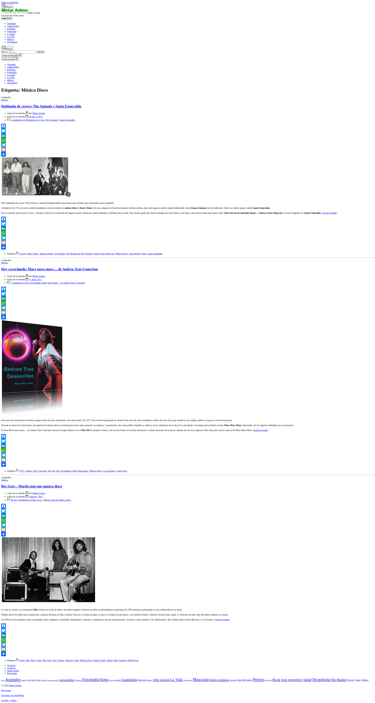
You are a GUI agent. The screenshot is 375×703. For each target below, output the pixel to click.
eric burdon (59, 253)
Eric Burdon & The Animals (79, 253)
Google (118, 680)
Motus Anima (38, 113)
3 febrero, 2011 (36, 496)
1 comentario (42, 120)
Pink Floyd (268, 680)
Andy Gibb (24, 660)
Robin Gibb (112, 660)
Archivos (11, 665)
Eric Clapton (58, 660)
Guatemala (129, 680)
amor (3, 680)
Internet (142, 680)
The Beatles (338, 680)
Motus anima (13, 670)
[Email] (187, 149)
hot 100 (51, 471)
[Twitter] (187, 130)
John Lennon (161, 680)
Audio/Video (13, 26)
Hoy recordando (63, 471)
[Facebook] (187, 126)
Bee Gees (47, 660)
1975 (21, 471)
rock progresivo (292, 680)
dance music (33, 253)
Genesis (111, 680)
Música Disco (121, 253)
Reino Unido (100, 660)
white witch (121, 471)
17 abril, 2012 (35, 279)
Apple (23, 680)
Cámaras (78, 680)
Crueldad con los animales (49, 680)
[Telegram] (187, 145)
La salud (11, 34)
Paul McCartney (244, 680)
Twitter (350, 680)
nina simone (134, 253)
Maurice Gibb (72, 660)
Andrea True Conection (36, 471)
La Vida (11, 36)
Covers (22, 253)
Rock (144, 253)
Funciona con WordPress (12, 695)
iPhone (149, 680)
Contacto (11, 668)
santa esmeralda (155, 253)
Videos (364, 680)
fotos (104, 679)
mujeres (233, 680)
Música (10, 39)
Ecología (11, 29)
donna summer (46, 253)
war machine (109, 471)
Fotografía (12, 31)
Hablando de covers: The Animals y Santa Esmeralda (41, 106)
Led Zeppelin (187, 680)
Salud (307, 680)
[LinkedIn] (187, 135)
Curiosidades (66, 679)
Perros (258, 679)
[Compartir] (187, 154)
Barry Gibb (36, 660)
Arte (28, 680)
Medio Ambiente (219, 679)
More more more (80, 471)
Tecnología (12, 42)
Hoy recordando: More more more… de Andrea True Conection (49, 269)
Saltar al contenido (9, 2)
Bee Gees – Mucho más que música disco (31, 486)
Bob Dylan (35, 680)
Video (357, 680)
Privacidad (12, 673)
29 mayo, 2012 (36, 116)
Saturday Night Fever (129, 660)
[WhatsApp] (187, 140)
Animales (11, 23)
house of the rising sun (103, 253)
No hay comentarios (40, 500)
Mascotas (201, 679)
